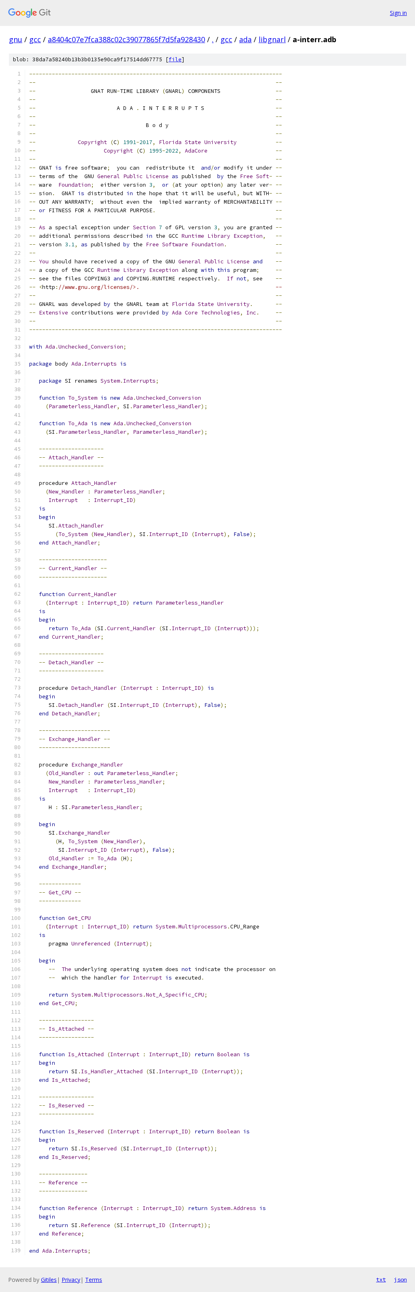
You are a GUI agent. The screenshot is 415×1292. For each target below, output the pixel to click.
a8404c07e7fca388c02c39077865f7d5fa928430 (126, 39)
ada (245, 39)
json (400, 1279)
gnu (15, 39)
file (175, 59)
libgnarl (272, 39)
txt (381, 1279)
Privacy (71, 1279)
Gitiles (49, 1279)
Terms (93, 1279)
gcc (35, 39)
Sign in (398, 13)
